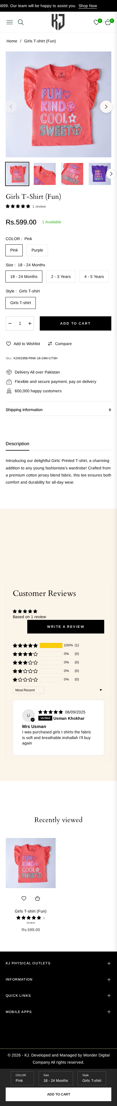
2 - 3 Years (61, 276)
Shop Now (72, 5)
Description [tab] (17, 443)
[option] (58, 104)
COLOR (21, 1075)
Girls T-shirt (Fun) (31, 911)
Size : (25, 265)
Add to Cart (58, 1094)
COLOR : (19, 238)
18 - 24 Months (23, 276)
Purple (37, 250)
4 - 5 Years (94, 276)
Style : (23, 291)
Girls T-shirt (20, 302)
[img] (51, 712)
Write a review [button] (65, 627)
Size (46, 1075)
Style (85, 1075)
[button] (18, 206)
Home (12, 41)
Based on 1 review (29, 616)
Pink (14, 250)
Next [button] (106, 106)
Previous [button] (11, 106)
